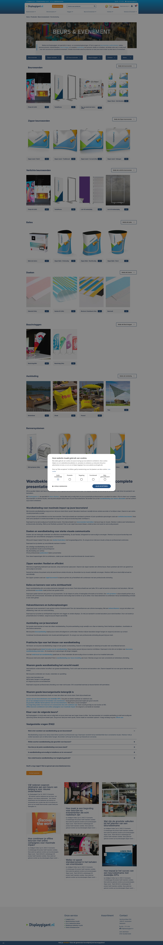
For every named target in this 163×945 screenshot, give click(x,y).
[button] (59, 486)
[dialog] (81, 472)
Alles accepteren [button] (102, 486)
